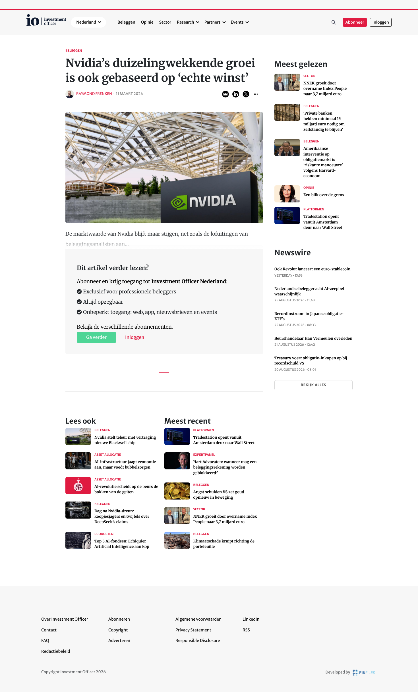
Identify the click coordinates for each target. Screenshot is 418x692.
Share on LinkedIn (235, 94)
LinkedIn (251, 619)
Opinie (147, 22)
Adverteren (119, 640)
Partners (212, 22)
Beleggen (126, 22)
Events (237, 22)
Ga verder (96, 337)
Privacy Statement (193, 630)
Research (185, 22)
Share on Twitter (246, 94)
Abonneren (119, 619)
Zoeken (334, 22)
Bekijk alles (313, 385)
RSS (246, 630)
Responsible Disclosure (197, 640)
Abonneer (354, 22)
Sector (165, 22)
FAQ (45, 640)
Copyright (118, 630)
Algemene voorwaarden (198, 619)
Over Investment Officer (64, 619)
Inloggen (381, 22)
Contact (49, 630)
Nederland (86, 22)
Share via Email (225, 94)
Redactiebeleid (55, 651)
